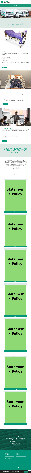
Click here (15, 211)
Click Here (12, 152)
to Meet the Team (17, 152)
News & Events (18, 455)
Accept (26, 471)
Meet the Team (18, 454)
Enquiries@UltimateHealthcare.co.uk (20, 464)
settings (22, 472)
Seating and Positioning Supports (8, 458)
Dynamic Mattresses (7, 455)
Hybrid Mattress (6, 453)
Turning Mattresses (7, 454)
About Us (17, 453)
